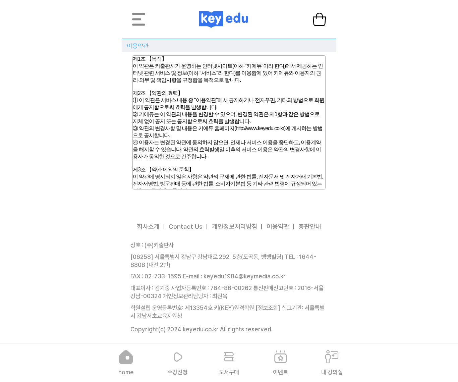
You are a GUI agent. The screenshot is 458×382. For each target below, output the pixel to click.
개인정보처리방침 (234, 226)
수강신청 (177, 372)
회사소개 (148, 226)
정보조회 (268, 307)
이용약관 (278, 226)
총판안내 (309, 226)
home (126, 372)
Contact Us (186, 226)
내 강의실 (332, 372)
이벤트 (280, 372)
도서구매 (229, 372)
